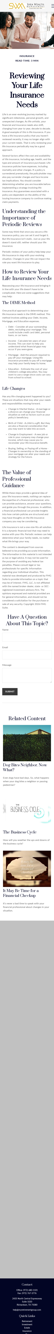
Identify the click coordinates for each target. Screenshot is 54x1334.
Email (5, 647)
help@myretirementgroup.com (27, 1310)
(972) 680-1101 (30, 1290)
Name (5, 630)
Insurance (27, 1331)
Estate (27, 1328)
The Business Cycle (20, 832)
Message (6, 665)
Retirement (27, 1321)
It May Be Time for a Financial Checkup (21, 893)
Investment (27, 1325)
